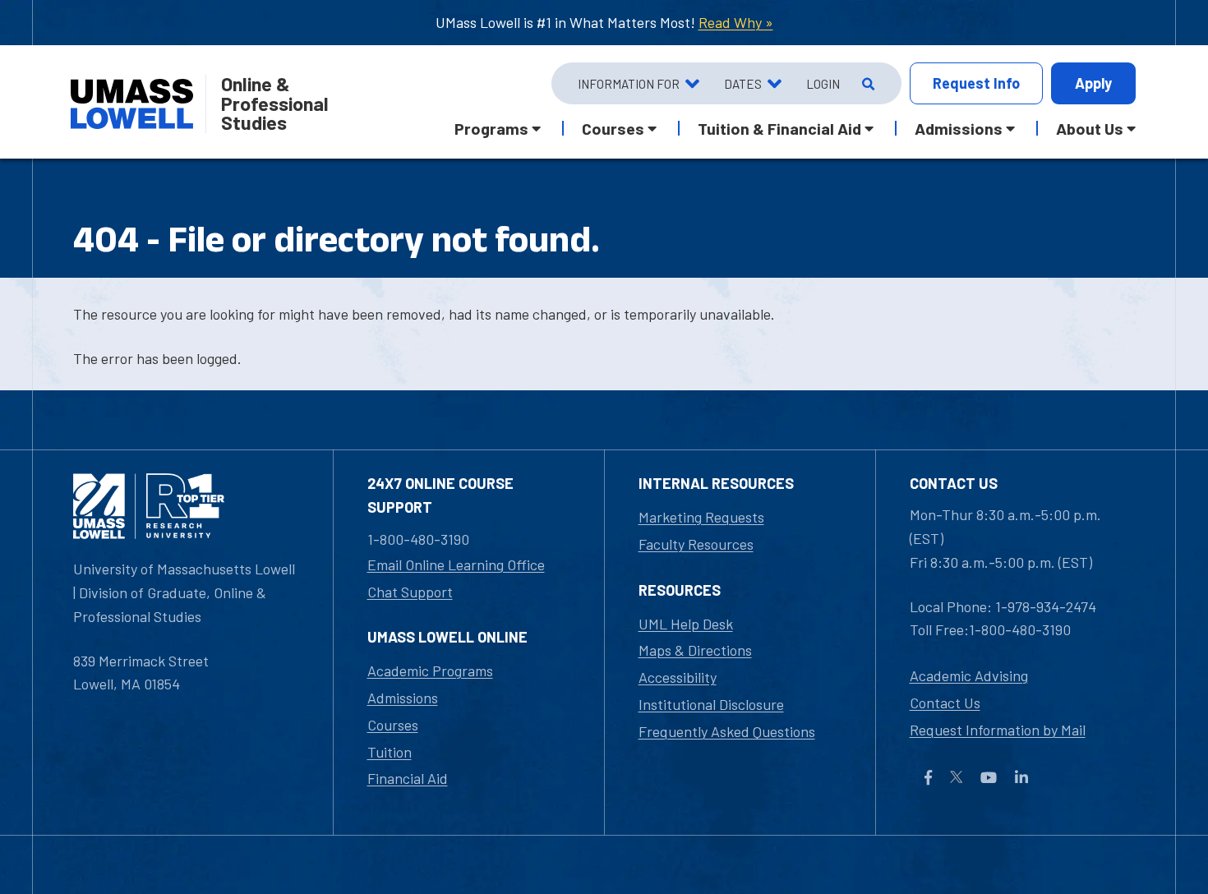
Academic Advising (969, 675)
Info (976, 83)
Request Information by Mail (998, 730)
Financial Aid (407, 778)
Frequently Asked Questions (727, 731)
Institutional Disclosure (711, 704)
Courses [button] (613, 128)
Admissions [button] (959, 128)
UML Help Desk (686, 624)
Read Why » (736, 22)
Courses (392, 725)
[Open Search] (866, 83)
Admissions (402, 698)
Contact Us (945, 703)
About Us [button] (1089, 128)
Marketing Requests (701, 517)
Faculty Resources (696, 544)
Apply (1093, 83)
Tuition (389, 752)
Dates (743, 83)
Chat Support (410, 592)
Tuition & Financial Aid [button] (779, 128)
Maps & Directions (695, 650)
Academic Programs (430, 670)
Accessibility (678, 677)
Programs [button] (491, 128)
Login (823, 83)
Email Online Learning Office (456, 564)
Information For (629, 83)
